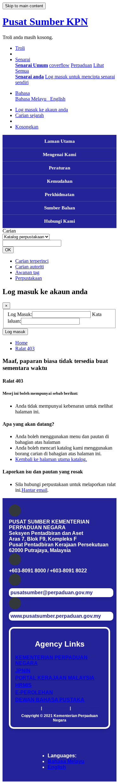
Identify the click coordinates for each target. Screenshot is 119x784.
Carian (9, 231)
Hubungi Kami (59, 221)
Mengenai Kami (59, 154)
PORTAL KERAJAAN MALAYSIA (55, 678)
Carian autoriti (29, 266)
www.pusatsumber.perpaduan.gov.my (55, 616)
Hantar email (34, 490)
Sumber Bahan (59, 207)
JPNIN (22, 670)
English (57, 767)
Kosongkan (26, 126)
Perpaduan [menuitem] (81, 65)
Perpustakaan (28, 278)
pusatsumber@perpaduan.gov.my (51, 592)
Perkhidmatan (59, 194)
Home (21, 343)
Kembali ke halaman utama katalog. (51, 459)
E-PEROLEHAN (34, 692)
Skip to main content (24, 5)
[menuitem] (31, 65)
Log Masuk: (20, 314)
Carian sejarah (29, 115)
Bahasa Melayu (66, 761)
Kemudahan (59, 181)
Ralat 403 (25, 348)
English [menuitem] (57, 99)
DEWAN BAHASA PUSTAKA (49, 699)
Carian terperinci (32, 261)
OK (8, 249)
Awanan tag (27, 272)
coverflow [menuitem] (59, 65)
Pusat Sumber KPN (45, 21)
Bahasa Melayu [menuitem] (32, 99)
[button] (20, 48)
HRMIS (23, 685)
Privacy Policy (56, 708)
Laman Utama (59, 141)
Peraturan (59, 167)
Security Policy (85, 708)
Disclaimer (30, 708)
